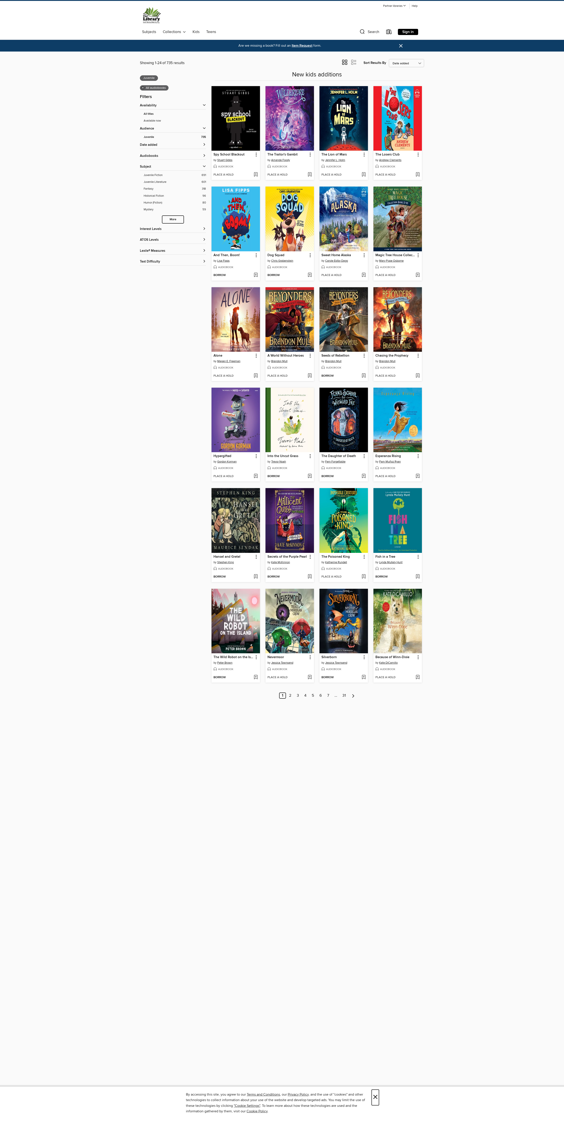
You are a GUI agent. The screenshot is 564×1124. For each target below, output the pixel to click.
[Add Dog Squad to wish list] (309, 275)
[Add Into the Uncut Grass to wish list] (309, 476)
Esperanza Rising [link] (388, 456)
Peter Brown (224, 663)
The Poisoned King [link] (335, 557)
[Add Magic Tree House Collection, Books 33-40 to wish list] (417, 275)
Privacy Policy (298, 1094)
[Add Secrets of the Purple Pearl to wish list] (309, 577)
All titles (149, 114)
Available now (152, 120)
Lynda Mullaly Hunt (391, 562)
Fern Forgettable (335, 461)
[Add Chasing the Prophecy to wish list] (417, 376)
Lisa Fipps (223, 261)
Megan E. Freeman (228, 361)
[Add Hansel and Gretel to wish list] (255, 577)
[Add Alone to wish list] (255, 376)
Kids (196, 32)
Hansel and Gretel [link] (226, 557)
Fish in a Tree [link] (385, 557)
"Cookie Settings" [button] (247, 1106)
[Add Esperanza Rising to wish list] (417, 476)
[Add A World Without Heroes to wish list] (309, 376)
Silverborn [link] (329, 657)
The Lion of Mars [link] (334, 155)
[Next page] (353, 695)
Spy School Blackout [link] (229, 155)
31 (344, 695)
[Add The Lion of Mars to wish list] (363, 175)
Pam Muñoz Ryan (390, 461)
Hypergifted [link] (222, 456)
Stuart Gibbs (224, 160)
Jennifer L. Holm (335, 160)
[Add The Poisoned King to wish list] (363, 577)
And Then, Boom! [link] (226, 255)
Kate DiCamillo (388, 663)
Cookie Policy (257, 1111)
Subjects (149, 32)
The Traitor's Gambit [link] (282, 155)
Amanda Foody (280, 160)
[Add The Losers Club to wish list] (417, 175)
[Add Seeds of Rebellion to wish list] (363, 376)
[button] (394, 6)
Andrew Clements (390, 160)
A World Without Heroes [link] (285, 356)
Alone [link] (217, 356)
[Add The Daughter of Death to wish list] (363, 476)
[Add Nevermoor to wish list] (309, 677)
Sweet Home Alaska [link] (336, 255)
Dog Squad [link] (275, 255)
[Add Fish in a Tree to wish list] (417, 577)
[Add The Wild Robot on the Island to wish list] (255, 677)
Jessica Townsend (282, 663)
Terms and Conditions (263, 1094)
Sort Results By (375, 63)
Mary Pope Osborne (391, 261)
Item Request (302, 45)
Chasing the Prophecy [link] (391, 356)
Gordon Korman (227, 461)
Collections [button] (173, 32)
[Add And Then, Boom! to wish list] (255, 275)
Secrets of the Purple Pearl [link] (287, 557)
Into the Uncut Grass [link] (282, 456)
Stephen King (225, 562)
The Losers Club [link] (387, 155)
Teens (211, 32)
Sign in (408, 32)
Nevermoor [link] (275, 657)
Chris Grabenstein (282, 261)
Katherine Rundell (336, 562)
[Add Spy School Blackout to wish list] (255, 175)
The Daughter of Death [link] (338, 456)
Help (414, 6)
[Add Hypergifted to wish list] (255, 476)
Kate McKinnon (280, 562)
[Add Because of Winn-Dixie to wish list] (417, 677)
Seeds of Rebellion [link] (335, 356)
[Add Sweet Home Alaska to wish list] (363, 275)
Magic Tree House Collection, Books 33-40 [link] (395, 255)
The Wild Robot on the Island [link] (233, 657)
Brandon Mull (279, 361)
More (173, 219)
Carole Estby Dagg (336, 261)
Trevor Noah (278, 461)
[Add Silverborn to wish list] (363, 677)
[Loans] (389, 32)
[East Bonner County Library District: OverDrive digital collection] (152, 15)
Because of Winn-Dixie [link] (392, 657)
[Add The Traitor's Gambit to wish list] (309, 175)
